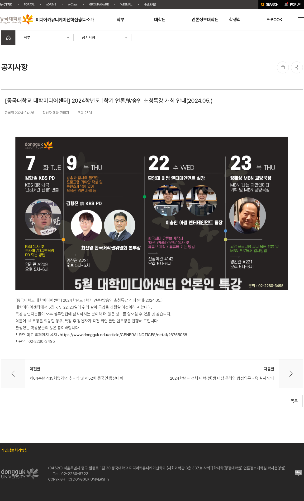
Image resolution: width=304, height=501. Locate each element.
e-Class (72, 4)
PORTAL (29, 4)
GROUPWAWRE (99, 4)
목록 (294, 401)
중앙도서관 (150, 4)
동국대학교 (6, 4)
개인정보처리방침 (14, 450)
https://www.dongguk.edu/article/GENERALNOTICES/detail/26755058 (123, 334)
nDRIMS (51, 4)
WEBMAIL (126, 4)
